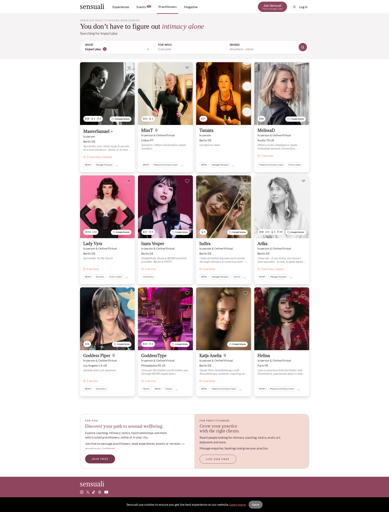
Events (143, 7)
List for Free (218, 459)
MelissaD (266, 130)
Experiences (120, 7)
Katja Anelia (210, 355)
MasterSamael (96, 131)
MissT (147, 130)
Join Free (100, 458)
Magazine (191, 7)
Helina (264, 355)
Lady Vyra (92, 243)
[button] (194, 47)
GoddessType (154, 355)
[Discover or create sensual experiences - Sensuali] (92, 7)
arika (262, 243)
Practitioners (167, 7)
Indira (205, 243)
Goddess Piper (96, 355)
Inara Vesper (152, 243)
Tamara (206, 130)
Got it (255, 504)
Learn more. (238, 504)
